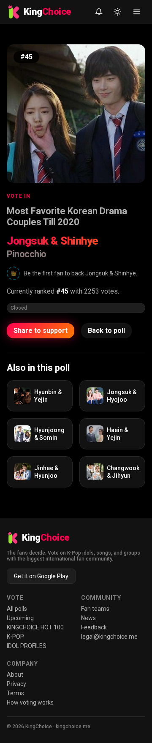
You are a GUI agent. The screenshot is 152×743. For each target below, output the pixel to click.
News (88, 618)
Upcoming (20, 618)
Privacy (16, 683)
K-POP (15, 636)
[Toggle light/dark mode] (117, 11)
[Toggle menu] (136, 11)
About (15, 674)
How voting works (30, 702)
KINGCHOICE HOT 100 (35, 627)
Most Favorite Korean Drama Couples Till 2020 (67, 216)
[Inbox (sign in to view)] (98, 11)
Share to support (41, 331)
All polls (17, 608)
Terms (15, 693)
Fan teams (95, 608)
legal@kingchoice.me (109, 636)
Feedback (94, 627)
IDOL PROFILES (26, 645)
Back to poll (106, 331)
